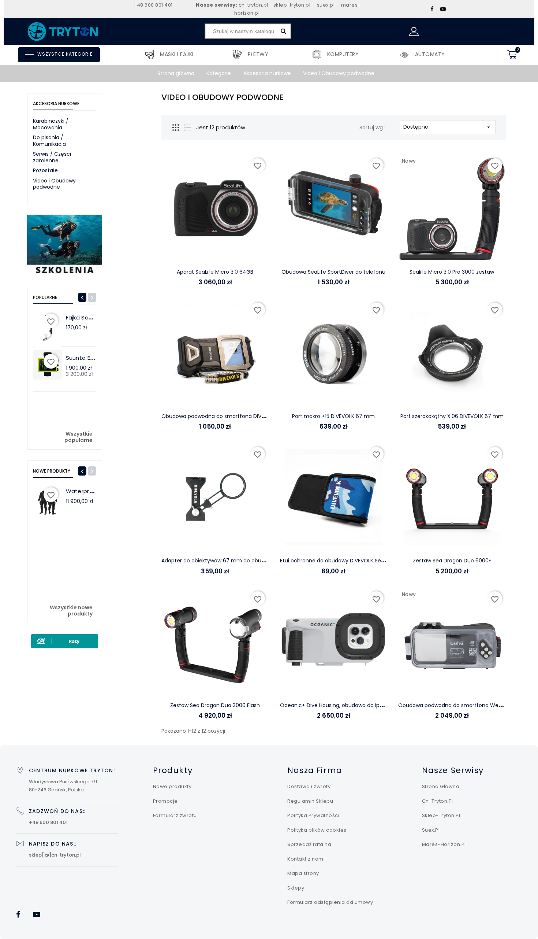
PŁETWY (258, 57)
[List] (187, 127)
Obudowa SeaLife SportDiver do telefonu (333, 272)
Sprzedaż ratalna (309, 844)
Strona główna (441, 786)
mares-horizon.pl (444, 844)
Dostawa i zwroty (308, 786)
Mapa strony (303, 873)
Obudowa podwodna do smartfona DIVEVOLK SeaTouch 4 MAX (241, 416)
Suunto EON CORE (90, 358)
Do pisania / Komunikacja (49, 141)
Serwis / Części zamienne (52, 157)
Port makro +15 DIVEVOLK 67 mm (333, 416)
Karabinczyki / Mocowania (50, 124)
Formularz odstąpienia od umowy (330, 902)
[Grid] (176, 127)
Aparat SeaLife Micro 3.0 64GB (215, 272)
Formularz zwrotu (175, 815)
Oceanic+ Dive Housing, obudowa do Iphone (336, 705)
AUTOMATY (430, 57)
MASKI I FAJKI (177, 57)
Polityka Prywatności (313, 815)
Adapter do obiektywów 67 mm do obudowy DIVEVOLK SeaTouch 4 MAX (253, 560)
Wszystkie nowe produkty (71, 611)
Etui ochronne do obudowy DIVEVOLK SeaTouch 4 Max (349, 560)
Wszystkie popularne (78, 437)
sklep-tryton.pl (292, 4)
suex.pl (326, 4)
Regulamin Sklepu (310, 801)
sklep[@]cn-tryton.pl (55, 854)
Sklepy (295, 887)
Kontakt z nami (306, 858)
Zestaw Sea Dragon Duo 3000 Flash (215, 705)
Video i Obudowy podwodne (54, 184)
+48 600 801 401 (153, 4)
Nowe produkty (172, 786)
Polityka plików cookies (317, 830)
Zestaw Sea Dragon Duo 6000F (452, 560)
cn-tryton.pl (253, 4)
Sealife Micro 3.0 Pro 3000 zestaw (452, 272)
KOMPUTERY (343, 57)
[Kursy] (64, 245)
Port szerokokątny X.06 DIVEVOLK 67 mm (452, 416)
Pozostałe (45, 170)
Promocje (165, 801)
